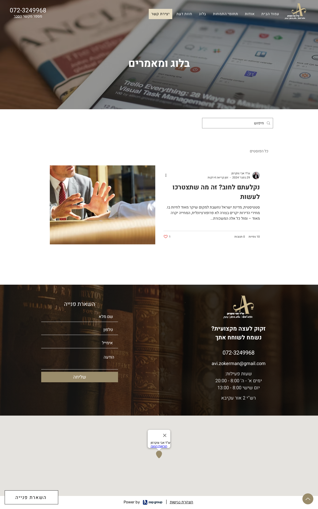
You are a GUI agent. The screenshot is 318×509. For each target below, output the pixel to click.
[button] (184, 14)
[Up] (307, 498)
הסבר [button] (18, 16)
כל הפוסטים (259, 151)
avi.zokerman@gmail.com (239, 363)
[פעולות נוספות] (164, 175)
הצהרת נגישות (181, 502)
